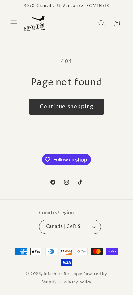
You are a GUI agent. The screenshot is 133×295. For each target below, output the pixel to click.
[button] (13, 23)
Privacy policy (77, 282)
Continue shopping (67, 106)
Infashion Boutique (63, 274)
